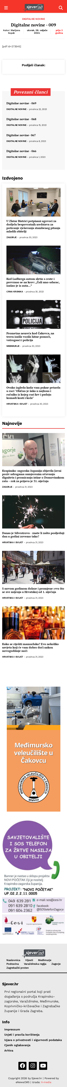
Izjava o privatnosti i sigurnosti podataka (33, 1040)
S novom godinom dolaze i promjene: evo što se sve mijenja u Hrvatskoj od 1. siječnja (33, 590)
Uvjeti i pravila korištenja (21, 1034)
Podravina (12, 963)
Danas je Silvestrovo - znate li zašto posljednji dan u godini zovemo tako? (33, 534)
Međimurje (12, 346)
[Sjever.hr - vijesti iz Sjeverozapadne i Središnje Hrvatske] (33, 8)
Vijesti (29, 960)
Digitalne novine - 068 (21, 119)
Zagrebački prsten (17, 967)
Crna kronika (14, 292)
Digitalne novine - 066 (21, 151)
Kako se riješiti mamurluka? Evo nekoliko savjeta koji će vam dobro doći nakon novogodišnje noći (30, 647)
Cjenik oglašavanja (17, 1045)
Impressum (12, 1029)
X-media (46, 1082)
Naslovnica (13, 960)
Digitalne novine (33, 19)
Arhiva (8, 1050)
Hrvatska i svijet (16, 404)
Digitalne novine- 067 (21, 135)
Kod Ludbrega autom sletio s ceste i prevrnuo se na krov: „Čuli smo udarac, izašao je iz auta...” (32, 282)
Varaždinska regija (35, 963)
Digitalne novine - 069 (21, 103)
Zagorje (11, 237)
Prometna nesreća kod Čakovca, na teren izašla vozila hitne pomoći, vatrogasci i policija (30, 337)
